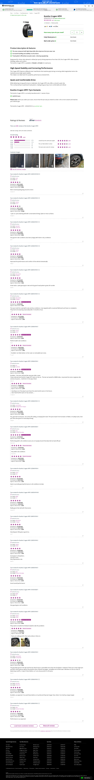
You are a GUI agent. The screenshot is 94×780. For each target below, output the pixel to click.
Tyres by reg (76, 752)
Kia (16, 365)
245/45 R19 (63, 757)
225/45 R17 (49, 748)
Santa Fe (18, 227)
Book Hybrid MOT (9, 755)
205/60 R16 (63, 759)
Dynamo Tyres (23, 755)
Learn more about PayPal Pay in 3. (20, 777)
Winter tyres (76, 759)
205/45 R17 (49, 753)
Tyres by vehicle (77, 750)
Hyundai (17, 226)
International (52, 768)
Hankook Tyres (23, 761)
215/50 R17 (63, 761)
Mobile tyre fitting (77, 761)
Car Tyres (8, 744)
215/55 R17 (49, 750)
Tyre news (76, 755)
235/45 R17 (63, 762)
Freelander (18, 657)
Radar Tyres (35, 750)
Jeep (16, 430)
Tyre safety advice (78, 764)
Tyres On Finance (9, 762)
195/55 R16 (49, 759)
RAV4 (17, 546)
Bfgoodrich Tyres (23, 748)
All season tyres (77, 757)
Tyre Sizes (49, 741)
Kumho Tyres (22, 764)
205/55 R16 (49, 746)
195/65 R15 (63, 748)
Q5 (16, 179)
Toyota (17, 544)
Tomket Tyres (36, 755)
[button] (85, 6)
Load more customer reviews (24, 726)
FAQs (75, 744)
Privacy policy (31, 768)
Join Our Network (9, 764)
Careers (57, 768)
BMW (16, 496)
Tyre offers (76, 748)
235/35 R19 (49, 761)
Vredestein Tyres (36, 761)
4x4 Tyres (8, 748)
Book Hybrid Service (10, 761)
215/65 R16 (63, 755)
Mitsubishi (18, 274)
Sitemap (47, 768)
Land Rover (18, 405)
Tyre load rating (77, 753)
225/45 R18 (49, 755)
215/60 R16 (63, 764)
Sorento (18, 367)
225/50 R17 (49, 757)
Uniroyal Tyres (36, 759)
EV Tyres (7, 750)
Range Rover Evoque (21, 406)
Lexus (16, 472)
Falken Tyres (22, 757)
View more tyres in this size (18, 15)
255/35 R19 (49, 752)
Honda (17, 202)
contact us (42, 731)
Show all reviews (49, 726)
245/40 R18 (49, 764)
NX (16, 474)
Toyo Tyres (35, 757)
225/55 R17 (63, 744)
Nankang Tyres (36, 746)
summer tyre (38, 106)
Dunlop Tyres (22, 753)
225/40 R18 (49, 744)
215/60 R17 (63, 753)
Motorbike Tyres (9, 746)
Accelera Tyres (23, 744)
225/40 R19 (63, 752)
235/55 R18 (63, 746)
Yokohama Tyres (36, 762)
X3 (16, 498)
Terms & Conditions (18, 768)
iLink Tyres (22, 762)
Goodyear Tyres (23, 759)
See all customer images (19, 169)
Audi (16, 178)
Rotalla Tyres (35, 753)
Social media (76, 762)
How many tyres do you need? (54, 32)
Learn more (48, 731)
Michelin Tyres (36, 744)
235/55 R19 (49, 762)
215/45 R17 (63, 750)
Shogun (18, 275)
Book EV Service (9, 759)
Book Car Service (9, 757)
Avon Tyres (22, 746)
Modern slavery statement (40, 768)
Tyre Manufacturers (24, 741)
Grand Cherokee (20, 432)
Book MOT (8, 752)
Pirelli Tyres (35, 748)
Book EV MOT (8, 753)
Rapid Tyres (35, 752)
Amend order (77, 746)
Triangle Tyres (36, 764)
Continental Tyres (23, 752)
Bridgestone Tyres (23, 750)
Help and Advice (77, 741)
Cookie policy (26, 768)
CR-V (17, 203)
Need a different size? (59, 18)
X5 (16, 595)
